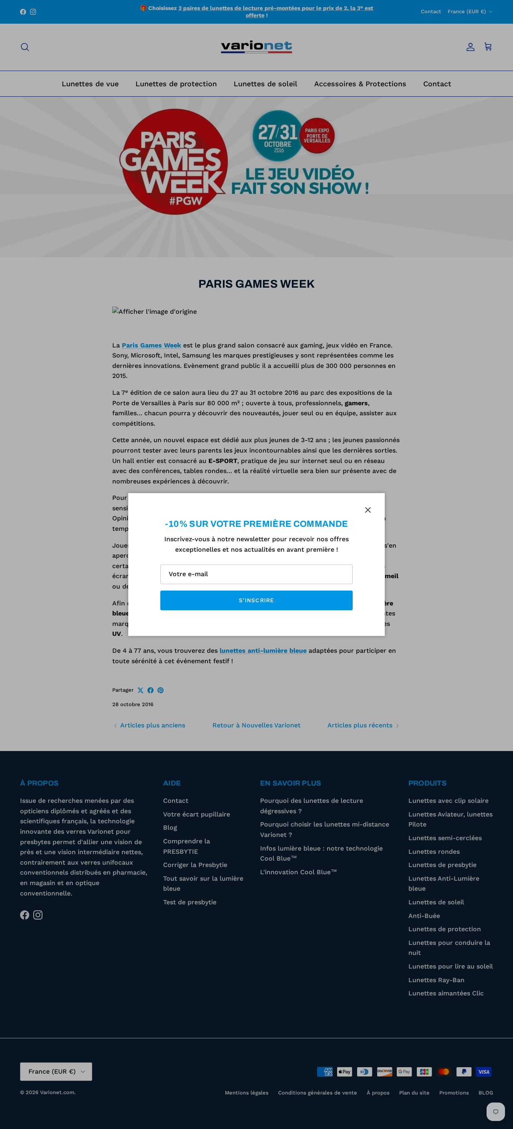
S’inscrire (256, 600)
